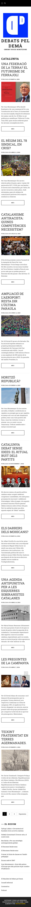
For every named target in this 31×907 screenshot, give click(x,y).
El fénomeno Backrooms (9, 851)
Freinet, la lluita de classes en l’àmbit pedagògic (14, 855)
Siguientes (22, 814)
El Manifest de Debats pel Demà (12, 879)
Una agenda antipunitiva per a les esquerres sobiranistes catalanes (13, 588)
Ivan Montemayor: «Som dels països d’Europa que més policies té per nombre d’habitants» (15, 866)
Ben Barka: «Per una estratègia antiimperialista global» (11, 842)
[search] (5, 3)
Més (12, 129)
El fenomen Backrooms (9, 847)
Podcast (4, 890)
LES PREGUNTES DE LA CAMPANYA (15, 661)
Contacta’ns (5, 886)
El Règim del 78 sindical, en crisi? (14, 144)
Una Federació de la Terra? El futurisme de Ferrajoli (14, 69)
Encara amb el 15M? (8, 860)
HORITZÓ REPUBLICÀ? (10, 379)
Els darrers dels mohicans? (14, 530)
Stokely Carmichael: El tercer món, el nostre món (14, 836)
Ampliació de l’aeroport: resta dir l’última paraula (12, 301)
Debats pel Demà (15, 43)
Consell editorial (7, 883)
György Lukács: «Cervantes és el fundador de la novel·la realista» (12, 830)
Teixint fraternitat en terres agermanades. (14, 737)
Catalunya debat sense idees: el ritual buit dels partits (14, 451)
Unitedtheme (20, 903)
